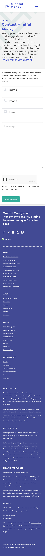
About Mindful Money (10, 298)
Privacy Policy (7, 518)
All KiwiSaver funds (9, 260)
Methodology (7, 308)
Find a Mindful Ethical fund (11, 286)
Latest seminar (8, 350)
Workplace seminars (9, 371)
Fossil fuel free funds (9, 276)
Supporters (6, 302)
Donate (5, 311)
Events (5, 362)
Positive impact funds (10, 280)
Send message (11, 199)
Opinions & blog (8, 333)
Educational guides (9, 327)
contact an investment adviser (20, 415)
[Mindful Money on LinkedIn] (13, 232)
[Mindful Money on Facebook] (4, 232)
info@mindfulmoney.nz (17, 59)
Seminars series (8, 337)
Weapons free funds (9, 273)
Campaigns (6, 365)
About (5, 20)
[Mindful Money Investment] (15, 6)
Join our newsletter (9, 368)
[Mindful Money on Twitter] (8, 232)
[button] (36, 5)
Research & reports (9, 330)
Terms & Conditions (9, 515)
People (5, 305)
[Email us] (22, 232)
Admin (23, 547)
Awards (5, 343)
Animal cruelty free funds (11, 270)
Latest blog (6, 346)
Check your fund (8, 283)
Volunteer (6, 315)
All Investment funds (9, 267)
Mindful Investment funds (11, 263)
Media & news (7, 340)
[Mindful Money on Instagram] (18, 232)
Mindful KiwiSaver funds (10, 257)
